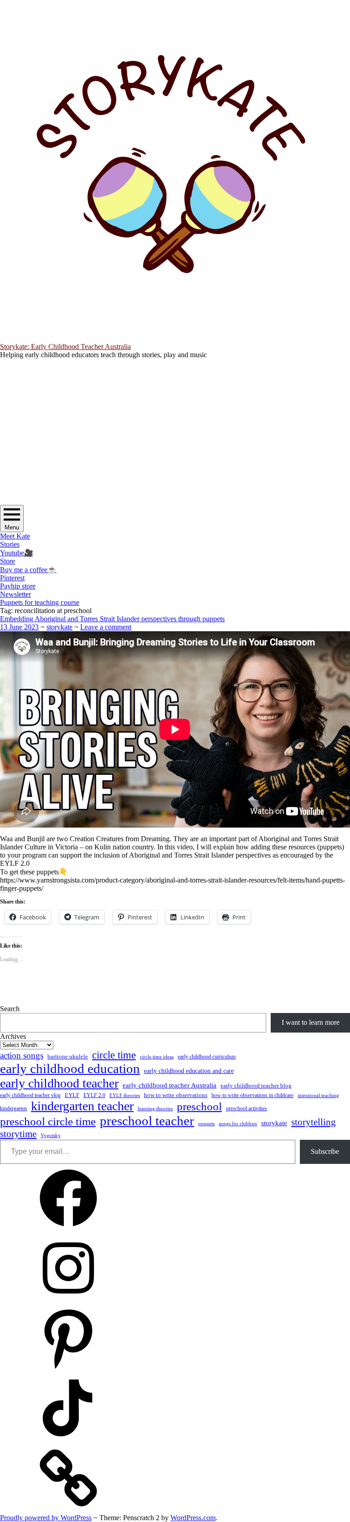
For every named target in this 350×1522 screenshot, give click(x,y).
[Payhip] (68, 1509)
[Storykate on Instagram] (68, 1299)
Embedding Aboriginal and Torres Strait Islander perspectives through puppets (112, 619)
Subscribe (325, 1151)
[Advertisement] (175, 435)
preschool (199, 1106)
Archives (13, 1036)
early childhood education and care (189, 1070)
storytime (18, 1133)
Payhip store (18, 586)
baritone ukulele (67, 1056)
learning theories (155, 1108)
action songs (21, 1055)
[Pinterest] (68, 1369)
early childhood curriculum (207, 1056)
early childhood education (70, 1068)
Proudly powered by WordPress (46, 1518)
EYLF (72, 1095)
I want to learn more (311, 1022)
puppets (206, 1123)
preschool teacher (147, 1120)
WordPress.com (193, 1518)
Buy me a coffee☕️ (28, 570)
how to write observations (175, 1095)
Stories (10, 544)
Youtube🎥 (16, 553)
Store (7, 561)
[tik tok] (68, 1439)
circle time (114, 1055)
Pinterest (12, 578)
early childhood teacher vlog (30, 1095)
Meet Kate (15, 536)
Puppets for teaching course (39, 602)
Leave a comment (105, 627)
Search (10, 1009)
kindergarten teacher (82, 1106)
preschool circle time (48, 1121)
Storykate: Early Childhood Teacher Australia (65, 346)
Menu (12, 527)
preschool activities (246, 1108)
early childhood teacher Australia (169, 1085)
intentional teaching (318, 1095)
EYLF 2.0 (94, 1095)
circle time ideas (157, 1056)
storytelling (313, 1122)
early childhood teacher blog (256, 1085)
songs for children (238, 1123)
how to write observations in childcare (252, 1095)
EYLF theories (124, 1095)
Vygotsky (51, 1135)
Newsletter (15, 594)
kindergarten (13, 1108)
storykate (59, 627)
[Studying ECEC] (68, 1229)
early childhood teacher (59, 1083)
